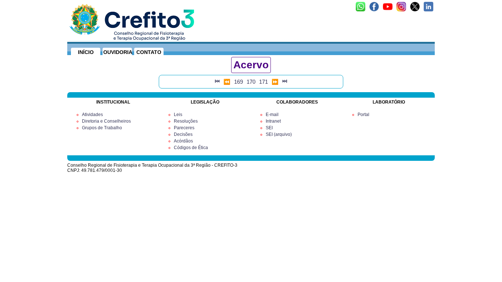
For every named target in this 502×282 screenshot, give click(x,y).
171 (263, 82)
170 (251, 82)
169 (238, 82)
